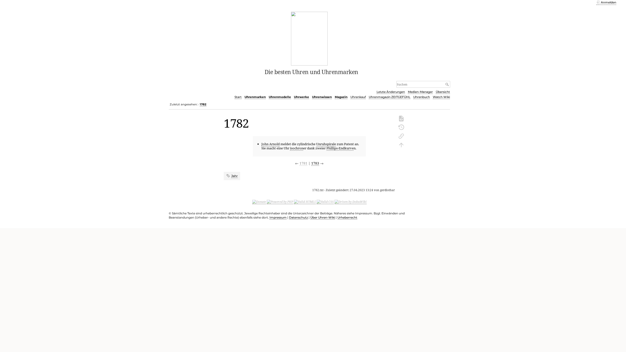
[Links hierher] (401, 135)
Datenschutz (298, 217)
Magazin (341, 97)
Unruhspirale (326, 144)
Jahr (234, 176)
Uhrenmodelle (280, 97)
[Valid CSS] (325, 202)
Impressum (278, 217)
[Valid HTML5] (305, 202)
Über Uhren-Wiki (322, 217)
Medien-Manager (420, 92)
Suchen (447, 84)
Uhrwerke (301, 97)
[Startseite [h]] (309, 38)
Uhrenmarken (255, 97)
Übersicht (443, 92)
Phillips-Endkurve (340, 148)
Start (238, 97)
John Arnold (270, 144)
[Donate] (259, 202)
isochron (296, 148)
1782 (203, 104)
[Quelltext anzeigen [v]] (401, 118)
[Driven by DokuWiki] (351, 202)
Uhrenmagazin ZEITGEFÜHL (389, 97)
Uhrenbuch (421, 97)
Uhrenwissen (322, 97)
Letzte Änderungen (391, 92)
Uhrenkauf (358, 97)
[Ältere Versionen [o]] (401, 126)
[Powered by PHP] (280, 202)
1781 (303, 163)
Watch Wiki (441, 97)
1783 (315, 163)
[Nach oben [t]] (401, 144)
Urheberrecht (347, 217)
